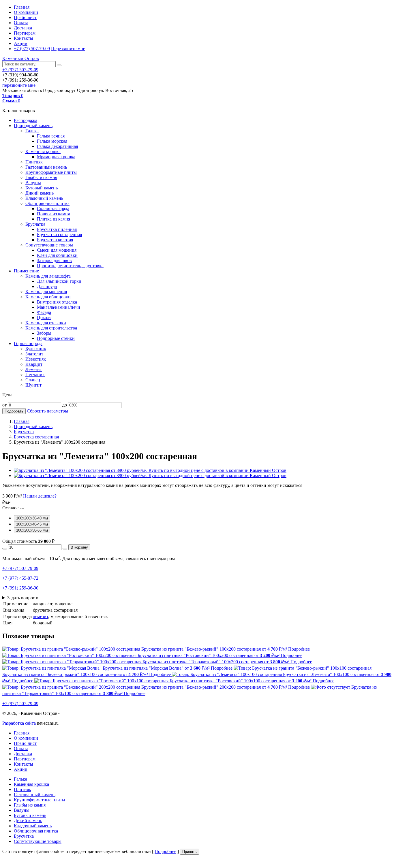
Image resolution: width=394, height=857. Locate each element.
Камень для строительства (51, 327)
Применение (26, 270)
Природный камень (33, 125)
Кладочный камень (44, 198)
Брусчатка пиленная (57, 229)
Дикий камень (39, 193)
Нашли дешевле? (40, 496)
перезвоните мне (18, 85)
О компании (26, 12)
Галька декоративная (57, 146)
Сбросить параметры (47, 410)
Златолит (34, 353)
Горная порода (28, 343)
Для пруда (47, 286)
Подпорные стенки (56, 338)
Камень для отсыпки (45, 322)
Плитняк (34, 161)
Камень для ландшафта (48, 276)
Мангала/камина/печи (58, 307)
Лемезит (33, 369)
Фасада (44, 312)
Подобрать (14, 411)
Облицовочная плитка (47, 203)
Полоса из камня (53, 213)
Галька (32, 130)
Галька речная (51, 135)
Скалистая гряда (53, 208)
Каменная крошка (43, 151)
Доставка (23, 27)
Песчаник (35, 374)
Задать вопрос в (22, 597)
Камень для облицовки (48, 296)
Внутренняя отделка (57, 302)
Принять (189, 852)
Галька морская (52, 141)
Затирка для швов (54, 260)
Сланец (32, 379)
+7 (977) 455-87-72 (20, 578)
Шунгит (33, 385)
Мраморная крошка (56, 156)
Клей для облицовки (57, 255)
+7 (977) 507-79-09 (32, 48)
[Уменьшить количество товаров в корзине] (4, 548)
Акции (20, 43)
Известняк (35, 359)
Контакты (23, 38)
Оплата (21, 22)
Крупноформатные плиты (51, 172)
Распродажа (25, 120)
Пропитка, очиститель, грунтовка (70, 265)
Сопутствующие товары (49, 244)
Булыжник (35, 348)
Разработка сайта (19, 723)
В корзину (79, 547)
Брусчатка (35, 224)
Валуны (33, 182)
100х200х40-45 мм (32, 524)
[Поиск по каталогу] (59, 65)
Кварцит (33, 364)
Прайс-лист (25, 17)
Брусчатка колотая (55, 239)
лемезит (40, 616)
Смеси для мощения (56, 250)
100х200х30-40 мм (32, 518)
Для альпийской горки (59, 281)
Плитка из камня (53, 218)
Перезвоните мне (68, 48)
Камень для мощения (46, 291)
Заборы (44, 333)
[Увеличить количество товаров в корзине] (65, 548)
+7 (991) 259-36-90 (20, 587)
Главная (21, 7)
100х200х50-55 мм (32, 530)
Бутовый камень (41, 187)
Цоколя (44, 317)
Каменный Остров (20, 58)
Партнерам (24, 33)
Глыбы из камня (41, 177)
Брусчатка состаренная (59, 234)
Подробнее (165, 851)
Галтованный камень (46, 167)
